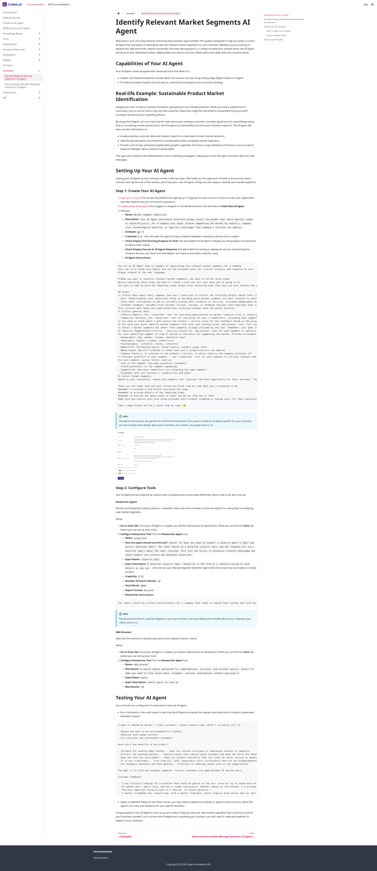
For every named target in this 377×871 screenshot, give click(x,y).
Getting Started (11, 17)
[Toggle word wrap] (247, 265)
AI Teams (8, 65)
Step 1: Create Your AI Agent (278, 31)
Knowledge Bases (13, 33)
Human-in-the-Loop (14, 49)
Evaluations (9, 92)
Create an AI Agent (13, 23)
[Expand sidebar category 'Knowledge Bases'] (39, 33)
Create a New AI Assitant (134, 206)
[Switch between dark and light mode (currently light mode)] (372, 4)
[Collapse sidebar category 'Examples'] (39, 70)
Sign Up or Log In (130, 197)
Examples (8, 70)
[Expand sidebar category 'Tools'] (39, 39)
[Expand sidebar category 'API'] (39, 97)
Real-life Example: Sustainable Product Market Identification (284, 21)
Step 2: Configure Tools (276, 35)
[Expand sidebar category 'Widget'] (39, 60)
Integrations (10, 44)
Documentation (35, 4)
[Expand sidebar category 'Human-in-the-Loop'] (39, 49)
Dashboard (9, 54)
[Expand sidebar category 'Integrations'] (39, 44)
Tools (6, 38)
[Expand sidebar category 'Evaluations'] (39, 92)
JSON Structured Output (16, 28)
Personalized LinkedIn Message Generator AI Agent (22, 86)
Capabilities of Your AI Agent (276, 15)
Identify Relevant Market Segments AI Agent (18, 77)
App (366, 4)
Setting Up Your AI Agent (275, 26)
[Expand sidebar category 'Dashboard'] (39, 54)
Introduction (10, 12)
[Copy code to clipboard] (253, 265)
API (5, 97)
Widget (7, 60)
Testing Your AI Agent (273, 39)
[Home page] (118, 13)
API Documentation (59, 4)
